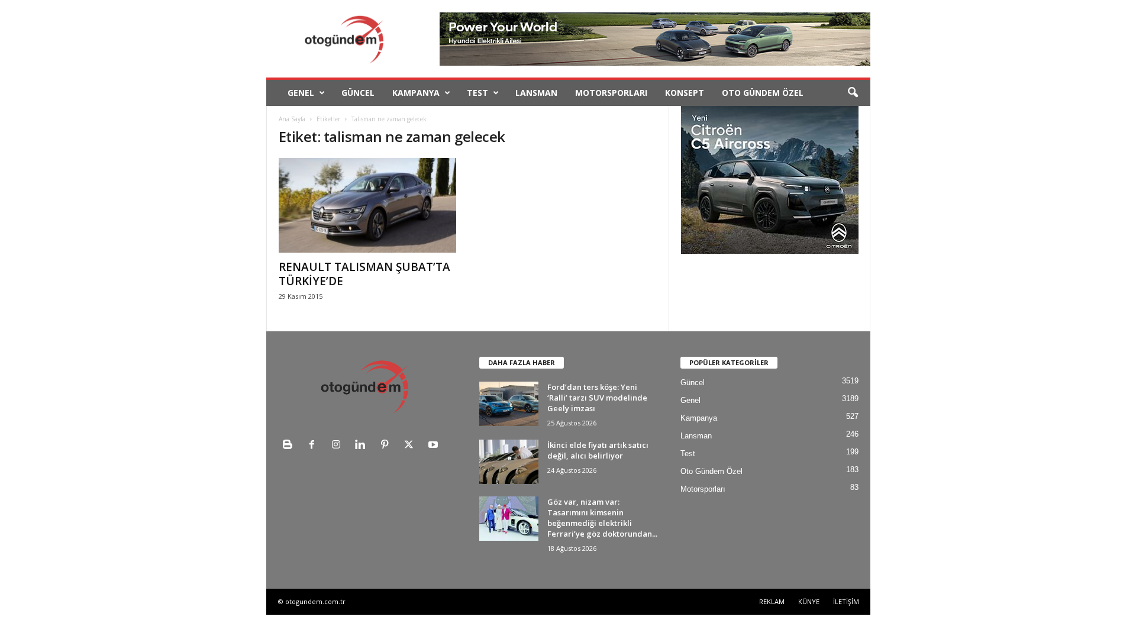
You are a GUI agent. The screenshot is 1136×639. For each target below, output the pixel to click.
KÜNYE (808, 601)
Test (477, 92)
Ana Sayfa (292, 119)
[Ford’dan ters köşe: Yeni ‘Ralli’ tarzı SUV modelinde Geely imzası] (508, 404)
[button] (853, 93)
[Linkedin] (363, 445)
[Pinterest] (387, 445)
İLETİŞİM (846, 601)
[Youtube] (435, 445)
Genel (301, 92)
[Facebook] (314, 445)
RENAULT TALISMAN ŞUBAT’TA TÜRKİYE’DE (364, 274)
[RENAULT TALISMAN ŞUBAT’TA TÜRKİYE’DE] (367, 205)
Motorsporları (611, 92)
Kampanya (416, 92)
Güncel (358, 92)
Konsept (684, 92)
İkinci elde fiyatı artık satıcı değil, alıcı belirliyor (597, 450)
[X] (411, 445)
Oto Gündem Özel (762, 92)
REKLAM (772, 601)
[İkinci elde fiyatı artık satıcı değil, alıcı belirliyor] (508, 462)
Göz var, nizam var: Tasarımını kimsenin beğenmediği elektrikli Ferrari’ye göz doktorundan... (602, 517)
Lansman (536, 92)
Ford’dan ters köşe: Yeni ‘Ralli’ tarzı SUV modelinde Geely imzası (597, 398)
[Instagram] (339, 445)
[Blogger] (290, 445)
